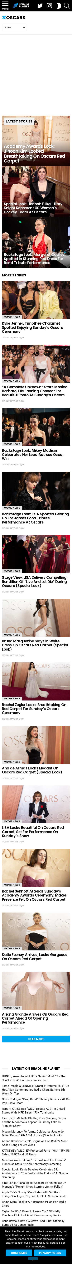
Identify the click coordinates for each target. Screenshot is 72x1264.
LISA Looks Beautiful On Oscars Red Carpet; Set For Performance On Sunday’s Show (33, 831)
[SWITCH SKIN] (59, 5)
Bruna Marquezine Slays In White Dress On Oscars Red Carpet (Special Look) (35, 645)
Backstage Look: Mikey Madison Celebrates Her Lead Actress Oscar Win (33, 454)
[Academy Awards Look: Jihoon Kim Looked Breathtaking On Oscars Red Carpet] (36, 141)
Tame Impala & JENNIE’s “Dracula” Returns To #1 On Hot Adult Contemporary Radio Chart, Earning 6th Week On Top (35, 1089)
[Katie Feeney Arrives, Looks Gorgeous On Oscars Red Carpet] (36, 931)
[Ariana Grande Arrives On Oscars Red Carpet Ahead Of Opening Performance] (36, 991)
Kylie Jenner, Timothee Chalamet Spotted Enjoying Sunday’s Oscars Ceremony (32, 327)
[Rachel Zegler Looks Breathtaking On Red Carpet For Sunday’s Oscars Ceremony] (36, 681)
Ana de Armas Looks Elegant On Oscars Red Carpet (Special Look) (32, 770)
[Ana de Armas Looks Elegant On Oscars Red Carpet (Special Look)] (36, 745)
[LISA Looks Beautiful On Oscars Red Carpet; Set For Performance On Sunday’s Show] (36, 804)
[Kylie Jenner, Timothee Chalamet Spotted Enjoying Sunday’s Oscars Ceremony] (36, 300)
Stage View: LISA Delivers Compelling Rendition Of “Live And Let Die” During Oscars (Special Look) (34, 581)
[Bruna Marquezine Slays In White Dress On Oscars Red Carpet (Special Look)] (36, 618)
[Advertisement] (36, 72)
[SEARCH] (67, 5)
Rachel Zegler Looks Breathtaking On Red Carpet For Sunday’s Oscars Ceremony (34, 709)
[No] (33, 1258)
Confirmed (19, 1253)
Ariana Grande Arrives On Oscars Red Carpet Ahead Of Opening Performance (35, 1018)
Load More (36, 1039)
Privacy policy (50, 1253)
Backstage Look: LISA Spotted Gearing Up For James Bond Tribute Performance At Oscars (35, 518)
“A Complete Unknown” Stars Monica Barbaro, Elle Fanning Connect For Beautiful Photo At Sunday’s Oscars (34, 391)
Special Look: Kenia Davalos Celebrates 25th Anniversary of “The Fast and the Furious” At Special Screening (35, 1173)
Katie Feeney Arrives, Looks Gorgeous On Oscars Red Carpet (34, 956)
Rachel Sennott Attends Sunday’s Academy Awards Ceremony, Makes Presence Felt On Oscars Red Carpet (34, 895)
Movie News (12, 317)
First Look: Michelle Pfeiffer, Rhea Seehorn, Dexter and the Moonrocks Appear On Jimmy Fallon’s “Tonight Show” (34, 1122)
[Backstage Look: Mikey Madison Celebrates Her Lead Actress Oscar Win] (36, 427)
